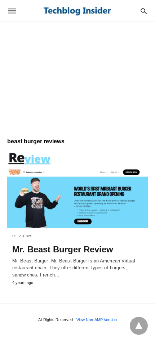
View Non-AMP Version (96, 320)
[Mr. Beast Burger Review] (77, 190)
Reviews (22, 236)
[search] (144, 11)
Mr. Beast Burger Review (62, 249)
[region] (77, 76)
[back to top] (139, 326)
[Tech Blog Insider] (77, 11)
